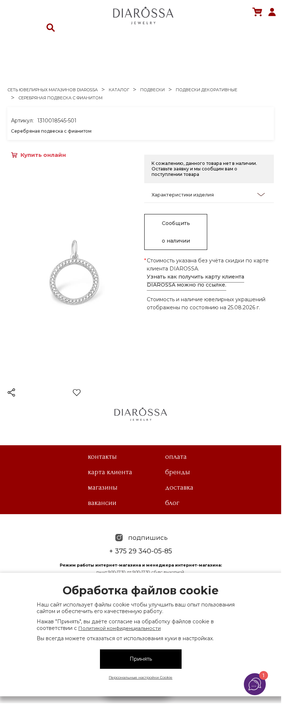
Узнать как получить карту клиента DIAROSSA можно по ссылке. (195, 280)
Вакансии (102, 503)
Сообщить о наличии (176, 232)
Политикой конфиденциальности (119, 628)
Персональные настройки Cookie (140, 677)
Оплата (176, 457)
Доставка (179, 487)
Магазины (103, 487)
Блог (172, 503)
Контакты (102, 457)
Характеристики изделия (183, 195)
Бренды (177, 472)
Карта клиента (110, 472)
